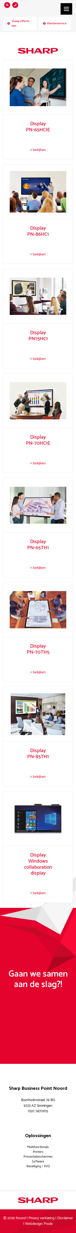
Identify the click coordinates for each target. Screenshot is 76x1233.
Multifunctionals (38, 1147)
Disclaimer (65, 1218)
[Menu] (66, 9)
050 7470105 (38, 1111)
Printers (38, 1151)
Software (38, 1161)
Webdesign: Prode (39, 1224)
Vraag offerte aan (20, 23)
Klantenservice (56, 23)
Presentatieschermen (38, 1156)
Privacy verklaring (41, 1218)
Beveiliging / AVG (38, 1166)
